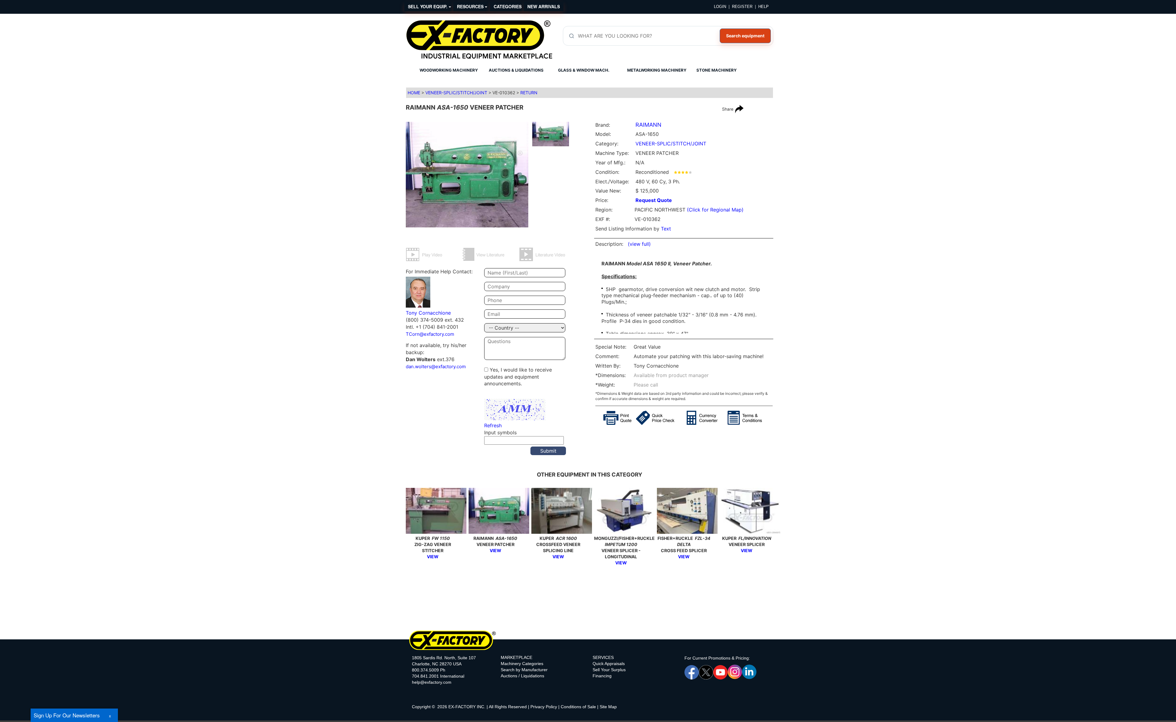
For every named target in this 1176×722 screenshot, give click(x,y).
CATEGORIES (508, 6)
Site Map (608, 706)
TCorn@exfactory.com (430, 334)
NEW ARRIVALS (543, 6)
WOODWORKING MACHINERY (449, 70)
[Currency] (707, 418)
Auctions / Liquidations (522, 675)
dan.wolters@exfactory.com (436, 366)
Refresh (493, 425)
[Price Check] (661, 418)
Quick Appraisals (609, 663)
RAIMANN (648, 125)
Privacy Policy (543, 706)
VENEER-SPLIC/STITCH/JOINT (456, 92)
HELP (763, 6)
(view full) (639, 244)
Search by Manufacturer (524, 669)
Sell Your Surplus (609, 669)
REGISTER (742, 6)
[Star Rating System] (682, 172)
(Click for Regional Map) (715, 210)
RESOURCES (471, 6)
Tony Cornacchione (428, 313)
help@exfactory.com (431, 682)
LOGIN (720, 6)
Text (666, 229)
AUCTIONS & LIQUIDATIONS (516, 70)
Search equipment (745, 35)
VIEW (433, 556)
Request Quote (653, 200)
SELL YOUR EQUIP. (428, 6)
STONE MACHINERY (716, 70)
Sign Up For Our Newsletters (67, 715)
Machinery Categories (522, 663)
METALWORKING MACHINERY (656, 70)
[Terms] (750, 418)
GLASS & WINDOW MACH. (583, 70)
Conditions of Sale (578, 706)
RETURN (528, 92)
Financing (602, 675)
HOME (414, 92)
